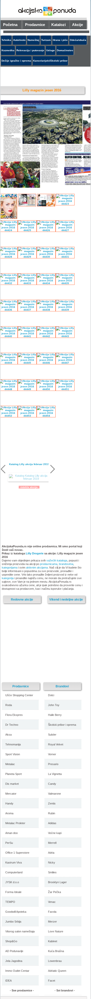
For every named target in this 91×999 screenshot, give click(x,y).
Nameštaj (33, 40)
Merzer (52, 921)
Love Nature (55, 931)
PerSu (9, 842)
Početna (10, 24)
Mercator (10, 793)
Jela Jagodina (13, 960)
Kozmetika (8, 50)
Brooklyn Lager (57, 882)
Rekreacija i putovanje (30, 50)
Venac (52, 901)
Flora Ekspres (14, 714)
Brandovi (62, 686)
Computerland (13, 872)
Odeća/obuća (78, 40)
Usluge (50, 50)
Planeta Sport (13, 773)
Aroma (9, 813)
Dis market (12, 783)
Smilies (52, 872)
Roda (8, 705)
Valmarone (54, 793)
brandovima (66, 563)
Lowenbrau (55, 960)
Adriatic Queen (57, 970)
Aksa (8, 734)
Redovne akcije (22, 599)
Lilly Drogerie (34, 553)
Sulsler (52, 734)
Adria (51, 852)
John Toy (53, 705)
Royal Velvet (55, 744)
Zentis (52, 803)
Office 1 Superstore (17, 852)
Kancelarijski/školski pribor (50, 60)
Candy (52, 783)
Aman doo (11, 832)
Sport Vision (12, 754)
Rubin (51, 813)
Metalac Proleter (15, 823)
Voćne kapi (54, 832)
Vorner (52, 754)
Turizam (46, 40)
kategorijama (9, 567)
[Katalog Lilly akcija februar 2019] (29, 477)
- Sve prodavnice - (22, 990)
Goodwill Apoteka (15, 911)
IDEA (8, 980)
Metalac (10, 764)
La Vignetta (55, 773)
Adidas (52, 823)
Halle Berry (55, 714)
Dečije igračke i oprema (16, 60)
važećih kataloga (57, 560)
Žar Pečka (54, 892)
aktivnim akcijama (37, 567)
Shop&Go (11, 941)
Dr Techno (11, 724)
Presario (53, 764)
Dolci (51, 695)
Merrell (52, 842)
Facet (51, 980)
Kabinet (52, 941)
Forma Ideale (13, 892)
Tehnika (6, 40)
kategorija (8, 578)
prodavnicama (48, 563)
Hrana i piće (60, 40)
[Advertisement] (45, 75)
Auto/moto (19, 40)
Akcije (77, 24)
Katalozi (58, 24)
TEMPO (10, 901)
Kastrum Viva (13, 862)
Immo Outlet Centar (17, 970)
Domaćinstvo (65, 50)
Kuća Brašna (56, 951)
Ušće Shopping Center (19, 695)
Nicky (51, 862)
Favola (52, 911)
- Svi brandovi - (65, 990)
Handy (9, 803)
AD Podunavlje (14, 951)
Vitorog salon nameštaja (20, 931)
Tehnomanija (13, 744)
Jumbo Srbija (13, 921)
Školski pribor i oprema (62, 724)
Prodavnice (35, 24)
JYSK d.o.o (12, 882)
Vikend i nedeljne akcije (66, 599)
